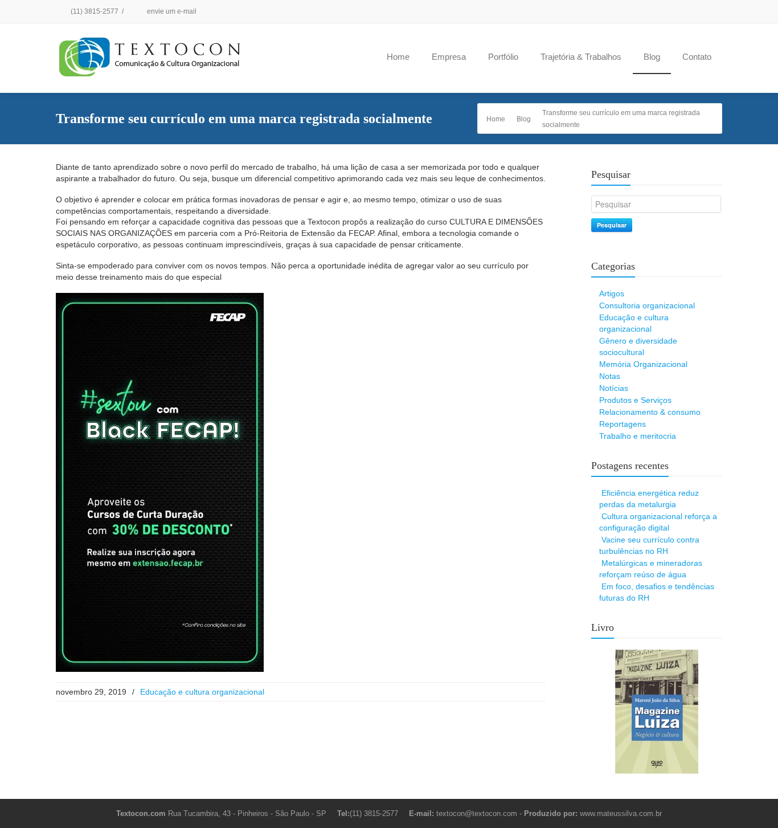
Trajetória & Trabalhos (580, 57)
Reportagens (622, 424)
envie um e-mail (170, 11)
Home (398, 57)
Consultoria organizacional (647, 305)
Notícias (613, 388)
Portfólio (503, 57)
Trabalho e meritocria (637, 435)
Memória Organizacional (643, 364)
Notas (609, 376)
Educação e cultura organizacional (202, 691)
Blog (652, 57)
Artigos (611, 293)
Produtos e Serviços (635, 400)
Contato (696, 57)
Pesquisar (612, 225)
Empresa (449, 57)
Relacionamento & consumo (650, 412)
